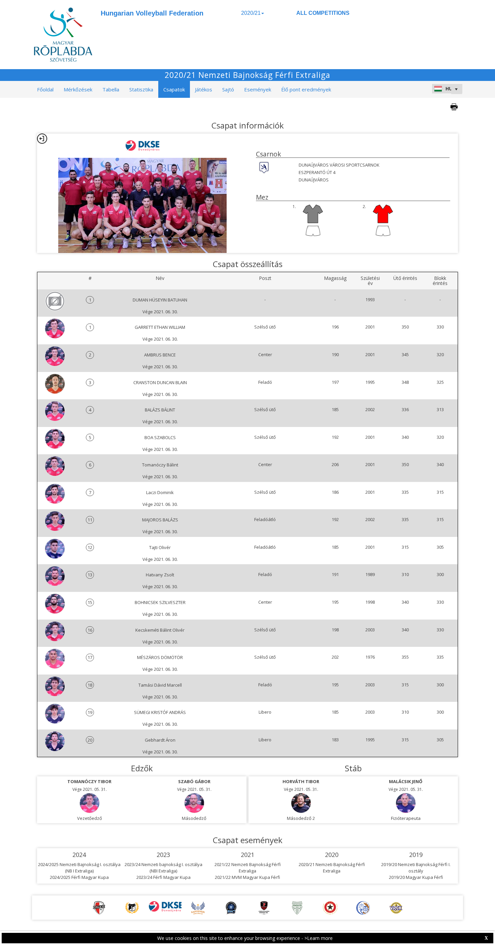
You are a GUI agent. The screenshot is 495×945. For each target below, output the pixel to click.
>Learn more (318, 938)
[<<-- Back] (42, 139)
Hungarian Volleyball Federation (152, 13)
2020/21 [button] (251, 13)
